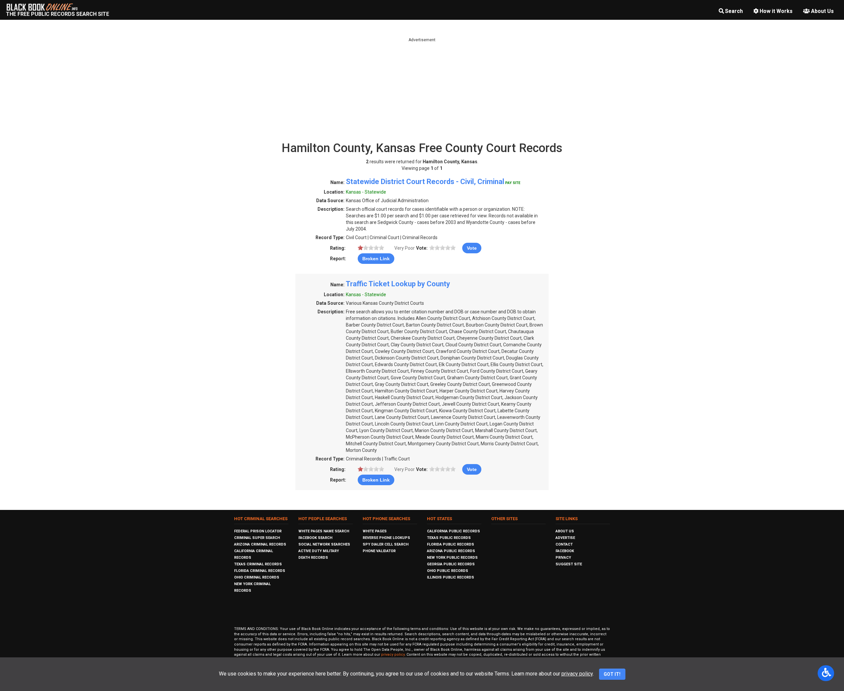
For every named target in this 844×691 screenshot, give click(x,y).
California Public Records (453, 531)
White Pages (375, 531)
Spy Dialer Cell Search (385, 544)
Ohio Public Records (447, 571)
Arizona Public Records (451, 551)
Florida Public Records (450, 544)
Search (734, 11)
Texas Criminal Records (258, 564)
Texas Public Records (449, 538)
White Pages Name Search (323, 531)
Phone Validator (379, 551)
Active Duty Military (318, 551)
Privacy (563, 557)
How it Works (776, 11)
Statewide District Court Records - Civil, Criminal (425, 181)
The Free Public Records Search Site (57, 14)
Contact (564, 544)
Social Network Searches (324, 544)
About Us (822, 11)
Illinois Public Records (450, 577)
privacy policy (393, 654)
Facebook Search (315, 538)
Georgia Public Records (451, 564)
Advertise (565, 538)
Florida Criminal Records (259, 571)
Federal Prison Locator (258, 531)
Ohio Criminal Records (256, 577)
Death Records (313, 557)
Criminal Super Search (257, 538)
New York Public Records (452, 557)
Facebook (565, 551)
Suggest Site (569, 564)
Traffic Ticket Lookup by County (398, 284)
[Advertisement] (422, 89)
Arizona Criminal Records (260, 544)
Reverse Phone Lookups (386, 538)
